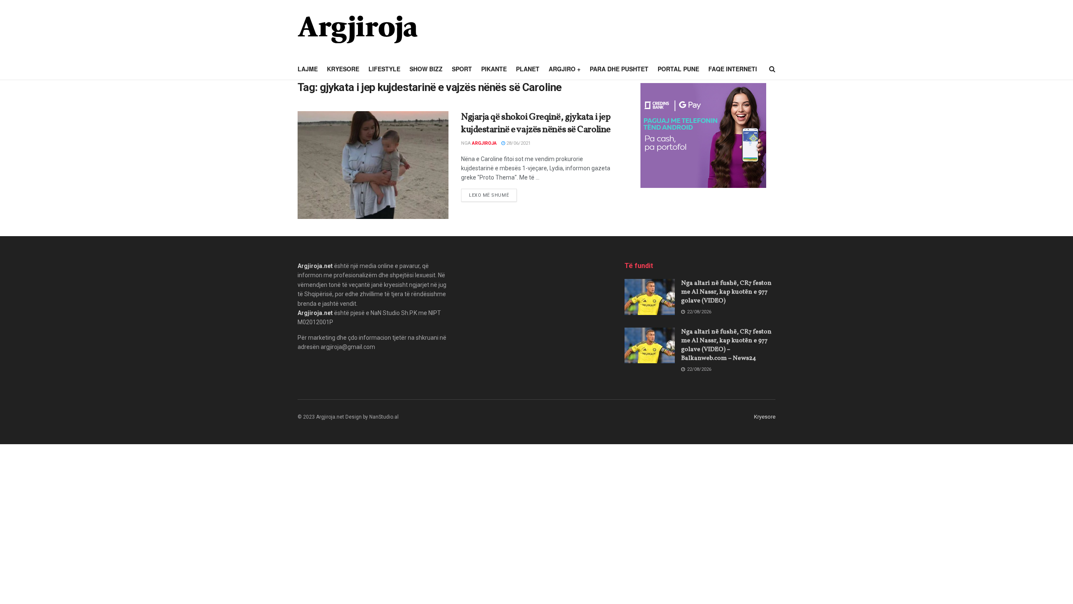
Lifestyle (384, 69)
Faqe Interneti (732, 69)
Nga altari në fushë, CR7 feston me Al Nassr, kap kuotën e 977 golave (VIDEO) (726, 292)
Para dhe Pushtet (619, 69)
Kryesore (343, 69)
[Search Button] (772, 69)
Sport (462, 69)
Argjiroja (484, 143)
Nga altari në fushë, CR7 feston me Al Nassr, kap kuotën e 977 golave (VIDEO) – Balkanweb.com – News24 (726, 345)
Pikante (494, 69)
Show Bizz (426, 69)
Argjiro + (565, 69)
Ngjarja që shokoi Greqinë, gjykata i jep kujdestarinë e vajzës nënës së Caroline (536, 124)
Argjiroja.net (315, 266)
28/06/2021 (518, 143)
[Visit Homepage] (357, 29)
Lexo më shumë (493, 195)
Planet (527, 69)
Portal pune (678, 69)
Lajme (308, 69)
